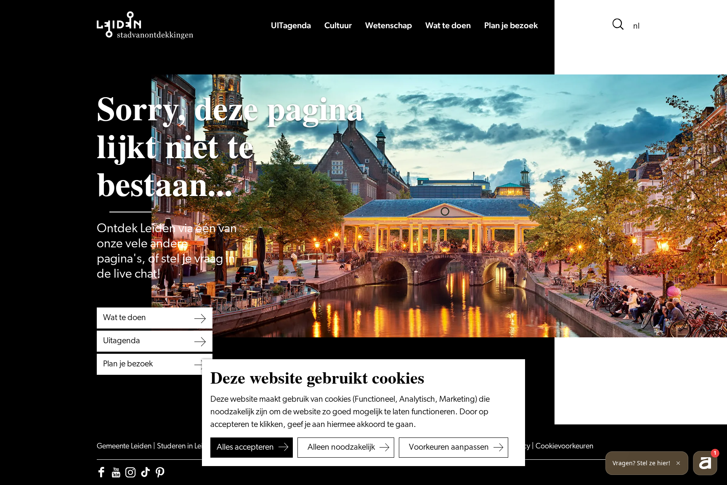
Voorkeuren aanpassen (449, 447)
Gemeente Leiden (125, 447)
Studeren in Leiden (187, 447)
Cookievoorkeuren (564, 447)
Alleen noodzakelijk (341, 447)
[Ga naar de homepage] (145, 25)
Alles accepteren (245, 447)
